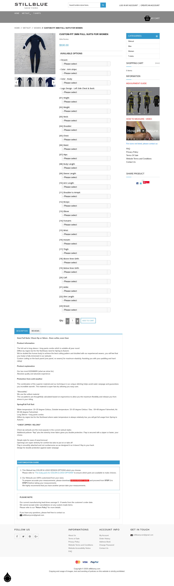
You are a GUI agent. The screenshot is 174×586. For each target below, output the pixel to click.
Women (37, 28)
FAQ (70, 551)
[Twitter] (23, 536)
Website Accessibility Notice (79, 548)
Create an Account (150, 5)
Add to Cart (88, 320)
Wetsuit (25, 13)
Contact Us (103, 548)
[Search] (103, 5)
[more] (157, 63)
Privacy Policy (73, 542)
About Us (72, 535)
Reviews (35, 331)
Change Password (106, 545)
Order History (104, 539)
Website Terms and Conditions (80, 545)
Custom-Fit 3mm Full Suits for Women (63, 28)
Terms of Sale (73, 539)
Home (16, 13)
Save (147, 183)
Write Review (64, 39)
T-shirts (37, 13)
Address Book (105, 542)
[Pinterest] (29, 536)
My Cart (155, 18)
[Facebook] (16, 536)
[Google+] (36, 536)
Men (129, 46)
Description (22, 331)
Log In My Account (128, 5)
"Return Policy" (41, 507)
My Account (104, 535)
